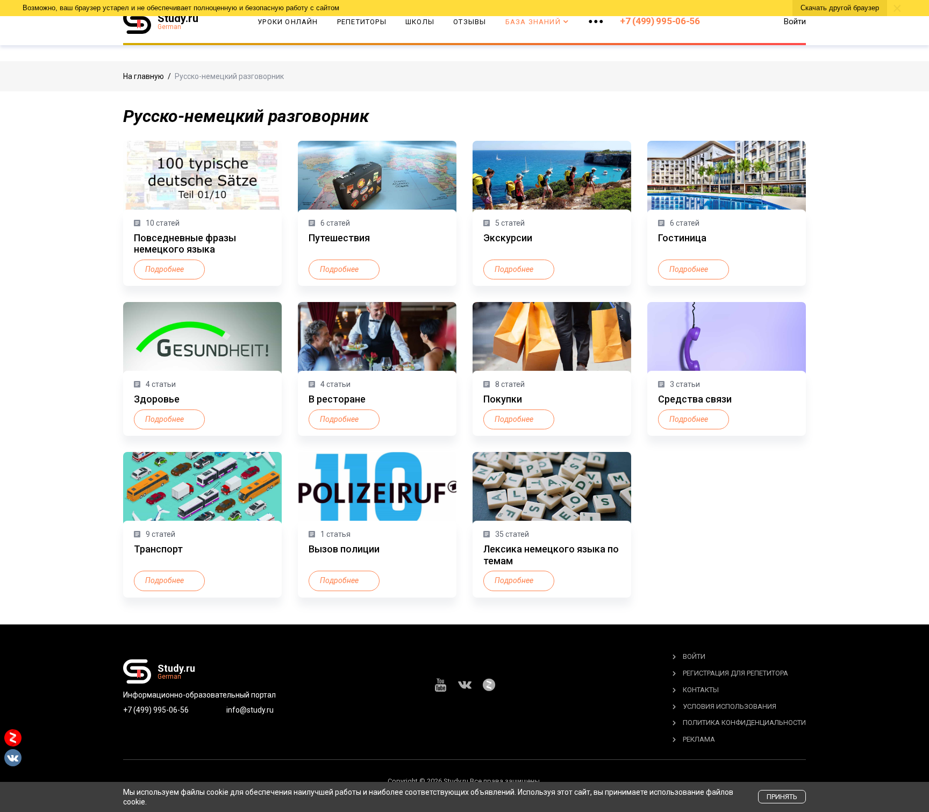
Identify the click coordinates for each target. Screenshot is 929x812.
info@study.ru (250, 710)
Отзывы (469, 22)
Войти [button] (795, 21)
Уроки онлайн (288, 22)
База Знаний (533, 22)
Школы (419, 22)
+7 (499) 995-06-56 (660, 21)
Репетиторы (362, 22)
